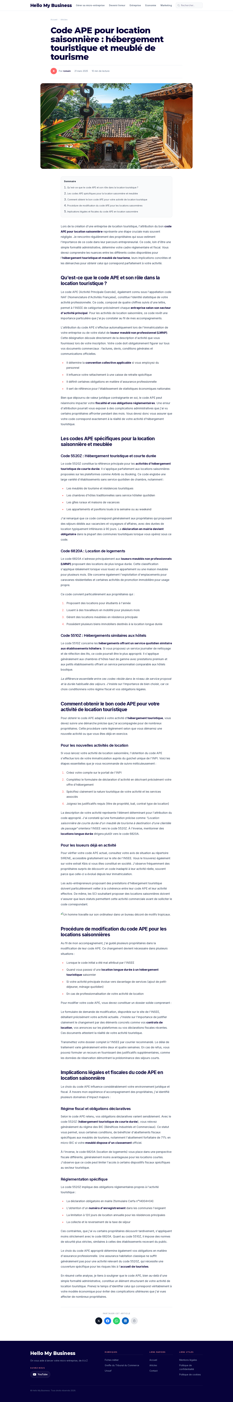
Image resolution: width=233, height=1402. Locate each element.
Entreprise (135, 5)
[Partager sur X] (98, 1320)
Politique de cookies (190, 1374)
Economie (150, 5)
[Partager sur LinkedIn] (125, 1320)
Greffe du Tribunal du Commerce (122, 1365)
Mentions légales (188, 1360)
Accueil (54, 19)
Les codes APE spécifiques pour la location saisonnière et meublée (102, 193)
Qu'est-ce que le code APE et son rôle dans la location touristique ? (102, 187)
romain (67, 71)
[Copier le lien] (134, 1320)
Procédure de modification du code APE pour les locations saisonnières (104, 205)
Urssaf (108, 1370)
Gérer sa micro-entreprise (90, 5)
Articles (64, 19)
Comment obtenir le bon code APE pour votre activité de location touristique (107, 199)
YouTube (43, 1374)
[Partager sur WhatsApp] (116, 1320)
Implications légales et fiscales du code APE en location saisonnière (102, 211)
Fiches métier (112, 1360)
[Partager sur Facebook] (107, 1320)
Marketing (166, 5)
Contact (153, 1370)
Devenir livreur (117, 5)
